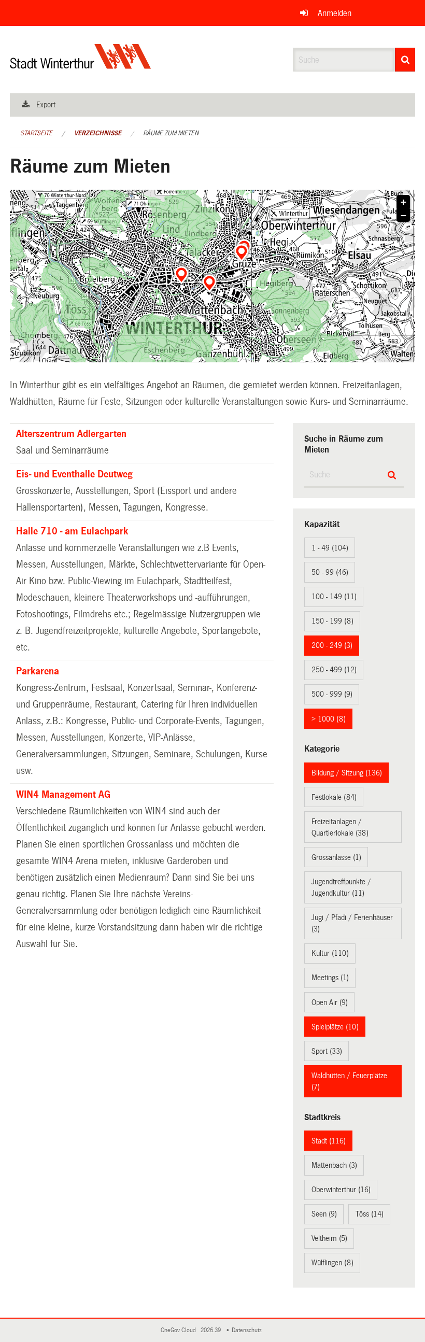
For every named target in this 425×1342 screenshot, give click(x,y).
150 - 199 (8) (332, 621)
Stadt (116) (328, 1141)
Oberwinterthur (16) (341, 1189)
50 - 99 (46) (329, 572)
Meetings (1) (330, 977)
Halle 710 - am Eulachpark (72, 531)
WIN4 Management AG (63, 794)
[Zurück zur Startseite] (80, 65)
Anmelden (334, 13)
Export (45, 105)
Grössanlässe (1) (336, 857)
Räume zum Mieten (171, 133)
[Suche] (405, 60)
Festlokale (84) (334, 797)
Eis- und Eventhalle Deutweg (74, 474)
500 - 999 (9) (331, 694)
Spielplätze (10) (335, 1027)
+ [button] (403, 202)
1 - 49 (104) (329, 548)
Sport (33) (326, 1051)
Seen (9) (324, 1214)
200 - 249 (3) (331, 645)
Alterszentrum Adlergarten (71, 434)
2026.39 (211, 1330)
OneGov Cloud (180, 1330)
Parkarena (37, 671)
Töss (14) (370, 1214)
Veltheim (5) (329, 1238)
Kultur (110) (330, 953)
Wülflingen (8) (332, 1263)
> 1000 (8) (328, 719)
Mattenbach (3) (334, 1165)
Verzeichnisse (97, 133)
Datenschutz (248, 1330)
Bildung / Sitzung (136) (346, 773)
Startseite (36, 133)
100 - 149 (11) (334, 596)
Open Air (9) (329, 1002)
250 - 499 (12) (334, 670)
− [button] (403, 215)
